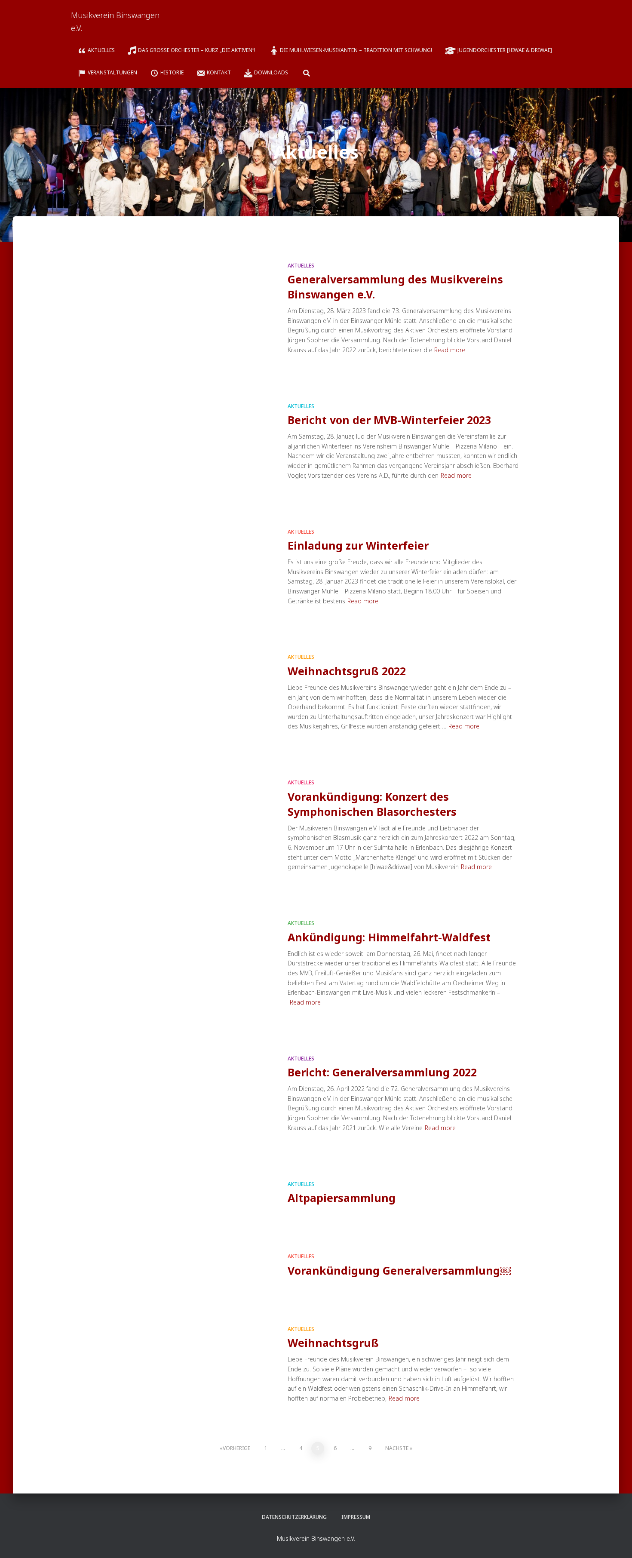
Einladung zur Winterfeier (358, 545)
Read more (449, 350)
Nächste (396, 1448)
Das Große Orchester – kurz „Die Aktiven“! (197, 50)
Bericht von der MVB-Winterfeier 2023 (389, 419)
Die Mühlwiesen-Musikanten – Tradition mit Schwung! (356, 50)
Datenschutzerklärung (294, 1517)
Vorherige (236, 1448)
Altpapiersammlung (342, 1197)
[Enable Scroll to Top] (615, 1541)
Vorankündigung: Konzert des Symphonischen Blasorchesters (372, 804)
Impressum (355, 1517)
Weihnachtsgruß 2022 (347, 671)
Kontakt (219, 72)
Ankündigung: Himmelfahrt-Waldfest (389, 937)
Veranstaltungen (112, 72)
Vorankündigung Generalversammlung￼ (399, 1270)
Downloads (271, 72)
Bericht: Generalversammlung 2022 (382, 1072)
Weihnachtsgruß (333, 1342)
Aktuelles (101, 50)
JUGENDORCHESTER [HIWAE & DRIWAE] (504, 50)
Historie (172, 72)
